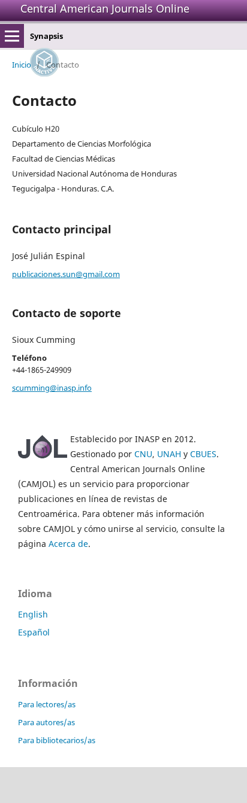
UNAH (169, 454)
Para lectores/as (47, 704)
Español (34, 632)
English (33, 614)
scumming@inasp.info (52, 387)
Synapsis (46, 36)
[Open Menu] (12, 36)
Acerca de (68, 543)
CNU (143, 454)
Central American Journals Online (104, 8)
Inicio (21, 64)
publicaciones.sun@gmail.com (66, 274)
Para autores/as (46, 722)
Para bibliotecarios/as (56, 740)
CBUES (203, 454)
